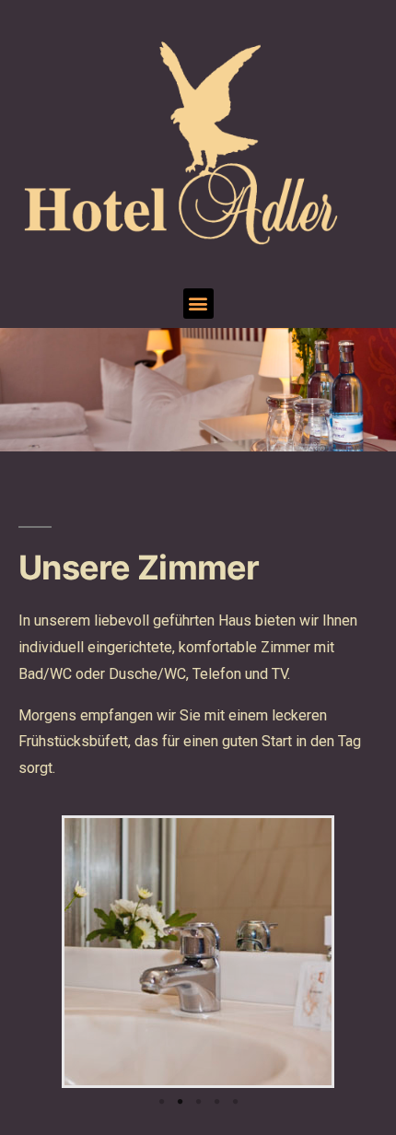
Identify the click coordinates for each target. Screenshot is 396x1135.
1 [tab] (161, 1102)
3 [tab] (198, 1102)
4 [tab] (216, 1102)
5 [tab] (235, 1102)
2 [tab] (179, 1102)
